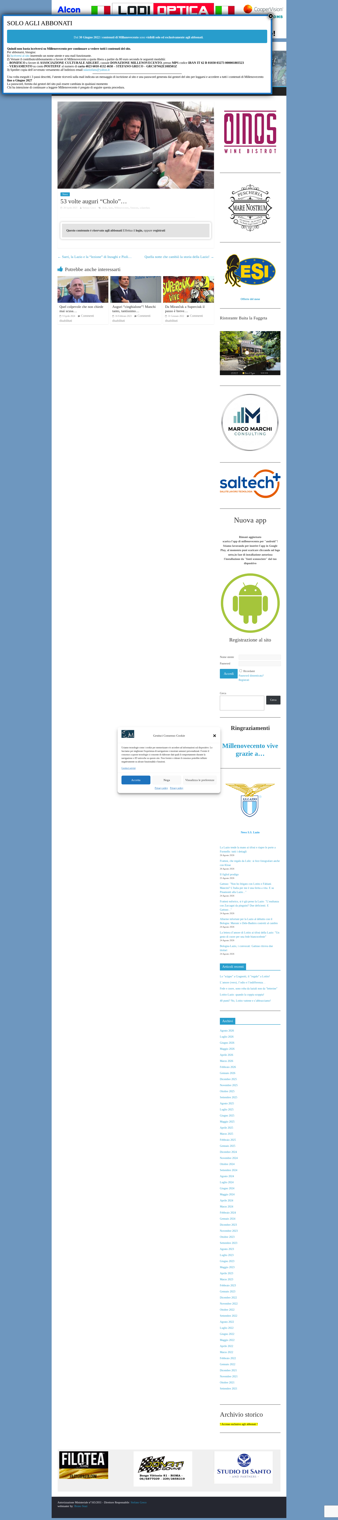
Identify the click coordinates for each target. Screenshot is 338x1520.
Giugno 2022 (227, 1334)
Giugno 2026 (227, 1042)
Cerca (223, 693)
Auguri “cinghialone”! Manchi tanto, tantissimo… (134, 309)
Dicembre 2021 (228, 1370)
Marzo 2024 (226, 1206)
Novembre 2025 (229, 1085)
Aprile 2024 (226, 1200)
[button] (215, 736)
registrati (159, 230)
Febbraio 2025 (228, 1139)
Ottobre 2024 (227, 1164)
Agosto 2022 (227, 1321)
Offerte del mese (250, 299)
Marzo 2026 (226, 1061)
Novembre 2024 (229, 1158)
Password (225, 663)
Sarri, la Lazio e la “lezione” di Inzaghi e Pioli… (95, 257)
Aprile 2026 (226, 1054)
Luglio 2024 (227, 1182)
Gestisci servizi (128, 768)
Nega (167, 780)
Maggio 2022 (227, 1340)
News (65, 194)
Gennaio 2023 (227, 1291)
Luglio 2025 (227, 1109)
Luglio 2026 (227, 1036)
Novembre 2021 (229, 1376)
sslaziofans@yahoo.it (96, 69)
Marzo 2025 (226, 1133)
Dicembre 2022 (228, 1297)
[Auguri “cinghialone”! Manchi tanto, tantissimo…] (135, 278)
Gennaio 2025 (227, 1145)
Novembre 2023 (229, 1230)
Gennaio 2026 (227, 1073)
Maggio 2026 (227, 1048)
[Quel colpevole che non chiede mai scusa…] (83, 278)
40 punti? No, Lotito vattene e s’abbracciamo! (245, 1000)
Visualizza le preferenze (199, 780)
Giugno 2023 (227, 1261)
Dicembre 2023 (228, 1224)
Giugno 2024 (227, 1188)
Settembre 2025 (228, 1097)
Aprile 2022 (226, 1346)
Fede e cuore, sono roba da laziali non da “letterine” (248, 988)
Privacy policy (161, 788)
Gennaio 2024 (227, 1218)
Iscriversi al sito (20, 55)
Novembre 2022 (229, 1303)
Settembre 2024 (228, 1170)
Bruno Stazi (80, 1506)
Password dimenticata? (251, 675)
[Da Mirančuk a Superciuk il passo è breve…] (188, 278)
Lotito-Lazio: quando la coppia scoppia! (242, 994)
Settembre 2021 (228, 1388)
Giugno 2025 (227, 1115)
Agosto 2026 (227, 1030)
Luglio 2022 (227, 1327)
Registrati (244, 679)
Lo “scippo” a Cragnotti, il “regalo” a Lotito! (245, 976)
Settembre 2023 (228, 1243)
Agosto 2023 (227, 1249)
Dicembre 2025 (228, 1079)
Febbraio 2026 (228, 1067)
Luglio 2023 (227, 1255)
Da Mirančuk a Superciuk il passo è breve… (185, 309)
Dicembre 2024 (228, 1152)
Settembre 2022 (228, 1315)
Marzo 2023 (226, 1279)
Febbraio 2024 (228, 1212)
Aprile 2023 (226, 1273)
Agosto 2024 (227, 1176)
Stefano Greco (139, 1502)
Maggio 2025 (227, 1121)
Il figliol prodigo (229, 874)
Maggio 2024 (227, 1194)
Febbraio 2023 (228, 1285)
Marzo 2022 (226, 1352)
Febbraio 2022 (228, 1358)
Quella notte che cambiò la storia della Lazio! (179, 257)
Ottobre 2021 (227, 1382)
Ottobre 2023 (227, 1236)
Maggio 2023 (227, 1267)
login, (140, 230)
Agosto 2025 (227, 1103)
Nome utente (227, 657)
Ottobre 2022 (227, 1309)
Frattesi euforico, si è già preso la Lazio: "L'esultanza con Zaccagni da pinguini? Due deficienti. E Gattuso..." (249, 905)
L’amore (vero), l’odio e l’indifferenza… (243, 982)
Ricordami (249, 671)
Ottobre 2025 (227, 1091)
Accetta (135, 780)
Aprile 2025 (226, 1127)
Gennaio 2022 (227, 1364)
